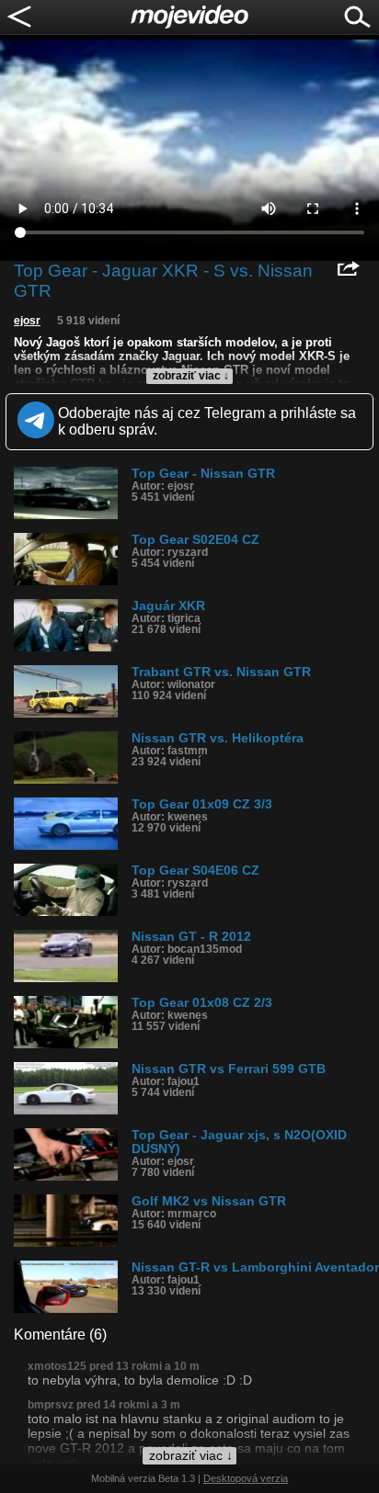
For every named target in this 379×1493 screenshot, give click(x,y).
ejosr (27, 320)
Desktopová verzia (245, 1478)
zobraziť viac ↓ (191, 375)
